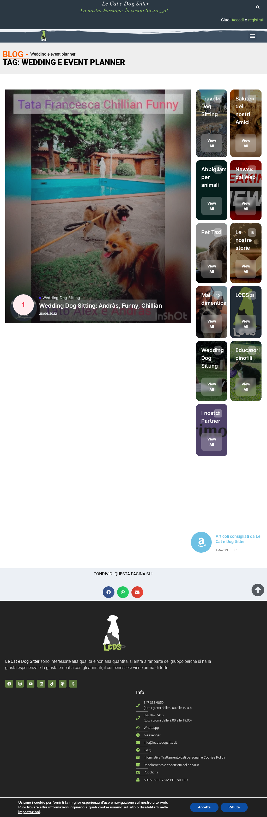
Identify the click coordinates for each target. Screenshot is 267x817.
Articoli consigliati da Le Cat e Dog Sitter (238, 539)
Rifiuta (234, 807)
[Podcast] (62, 684)
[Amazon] (73, 684)
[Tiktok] (52, 684)
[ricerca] (257, 7)
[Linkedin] (41, 684)
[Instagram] (20, 684)
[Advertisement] (98, 377)
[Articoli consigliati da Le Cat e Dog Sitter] (201, 542)
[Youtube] (30, 684)
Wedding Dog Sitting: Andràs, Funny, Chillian (100, 305)
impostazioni (29, 812)
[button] (252, 36)
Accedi (238, 19)
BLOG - (16, 54)
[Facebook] (9, 684)
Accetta (204, 807)
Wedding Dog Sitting (61, 298)
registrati (256, 19)
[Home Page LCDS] (43, 36)
